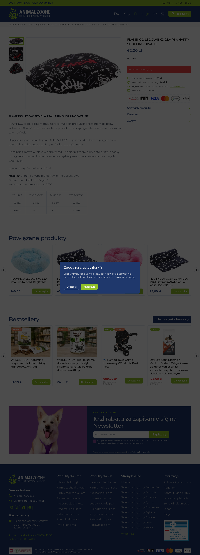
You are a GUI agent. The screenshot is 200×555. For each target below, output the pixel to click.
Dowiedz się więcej (125, 277)
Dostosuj (71, 286)
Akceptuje (89, 286)
